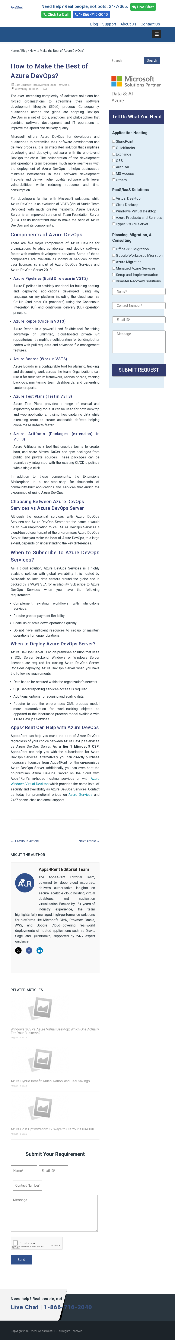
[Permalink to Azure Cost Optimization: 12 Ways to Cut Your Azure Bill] (55, 1108)
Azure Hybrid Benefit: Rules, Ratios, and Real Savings (50, 1081)
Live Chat (145, 7)
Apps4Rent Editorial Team (64, 869)
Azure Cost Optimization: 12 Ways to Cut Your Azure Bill (52, 1129)
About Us (128, 24)
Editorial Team (37, 89)
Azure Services (80, 795)
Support (109, 24)
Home (15, 50)
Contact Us (150, 24)
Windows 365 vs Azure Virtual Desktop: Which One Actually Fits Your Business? (55, 1031)
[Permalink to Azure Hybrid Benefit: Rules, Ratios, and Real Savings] (55, 1060)
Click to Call (58, 14)
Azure (66, 85)
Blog (94, 24)
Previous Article (25, 841)
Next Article (89, 841)
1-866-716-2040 (93, 14)
